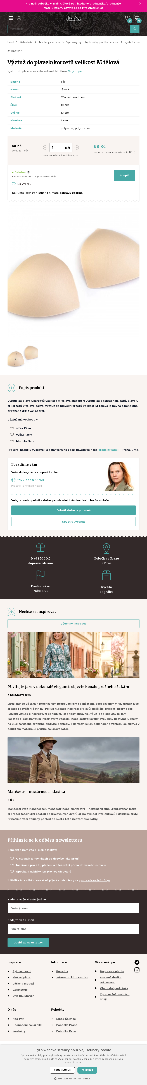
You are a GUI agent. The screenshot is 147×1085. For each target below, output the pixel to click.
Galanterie (26, 42)
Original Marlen (23, 995)
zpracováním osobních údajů (94, 880)
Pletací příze (21, 977)
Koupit (124, 175)
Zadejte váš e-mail (21, 920)
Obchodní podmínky (114, 988)
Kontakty (19, 1031)
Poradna (62, 971)
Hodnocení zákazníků (27, 1025)
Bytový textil (22, 971)
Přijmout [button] (87, 1069)
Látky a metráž (23, 983)
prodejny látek (108, 449)
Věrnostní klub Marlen (72, 977)
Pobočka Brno (66, 1031)
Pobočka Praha (66, 1025)
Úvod (11, 42)
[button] (21, 172)
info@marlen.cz (92, 8)
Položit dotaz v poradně (73, 510)
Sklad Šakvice (66, 1019)
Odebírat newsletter (28, 942)
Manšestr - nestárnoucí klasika (36, 791)
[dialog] (73, 1065)
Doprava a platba (112, 971)
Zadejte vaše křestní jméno (27, 899)
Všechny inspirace (74, 623)
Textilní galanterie (49, 42)
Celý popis (75, 71)
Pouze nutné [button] (62, 1069)
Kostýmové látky (20, 694)
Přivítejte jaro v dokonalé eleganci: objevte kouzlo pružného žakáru (68, 686)
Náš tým (18, 1019)
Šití (12, 799)
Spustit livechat (73, 521)
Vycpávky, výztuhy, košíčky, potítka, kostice (92, 42)
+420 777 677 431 (30, 480)
